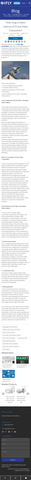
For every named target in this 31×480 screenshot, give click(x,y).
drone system (6, 349)
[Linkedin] (9, 431)
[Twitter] (12, 431)
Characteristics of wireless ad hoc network (7, 380)
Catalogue (17, 3)
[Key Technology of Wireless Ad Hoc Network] (8, 360)
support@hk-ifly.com (9, 428)
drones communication (9, 332)
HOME (3, 465)
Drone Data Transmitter (9, 338)
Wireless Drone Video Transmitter (11, 329)
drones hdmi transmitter (9, 341)
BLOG (21, 465)
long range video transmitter (10, 327)
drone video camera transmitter (11, 346)
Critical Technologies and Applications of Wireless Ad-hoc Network (22, 366)
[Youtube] (15, 431)
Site (21, 35)
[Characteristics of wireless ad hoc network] (8, 374)
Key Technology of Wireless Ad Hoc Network (7, 366)
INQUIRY (3, 466)
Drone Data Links (22, 338)
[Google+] (6, 431)
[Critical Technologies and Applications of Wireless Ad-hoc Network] (22, 360)
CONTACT (12, 460)
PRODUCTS (11, 465)
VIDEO (24, 465)
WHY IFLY (7, 465)
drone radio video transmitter (10, 343)
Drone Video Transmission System (11, 335)
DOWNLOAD (17, 465)
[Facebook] (3, 431)
